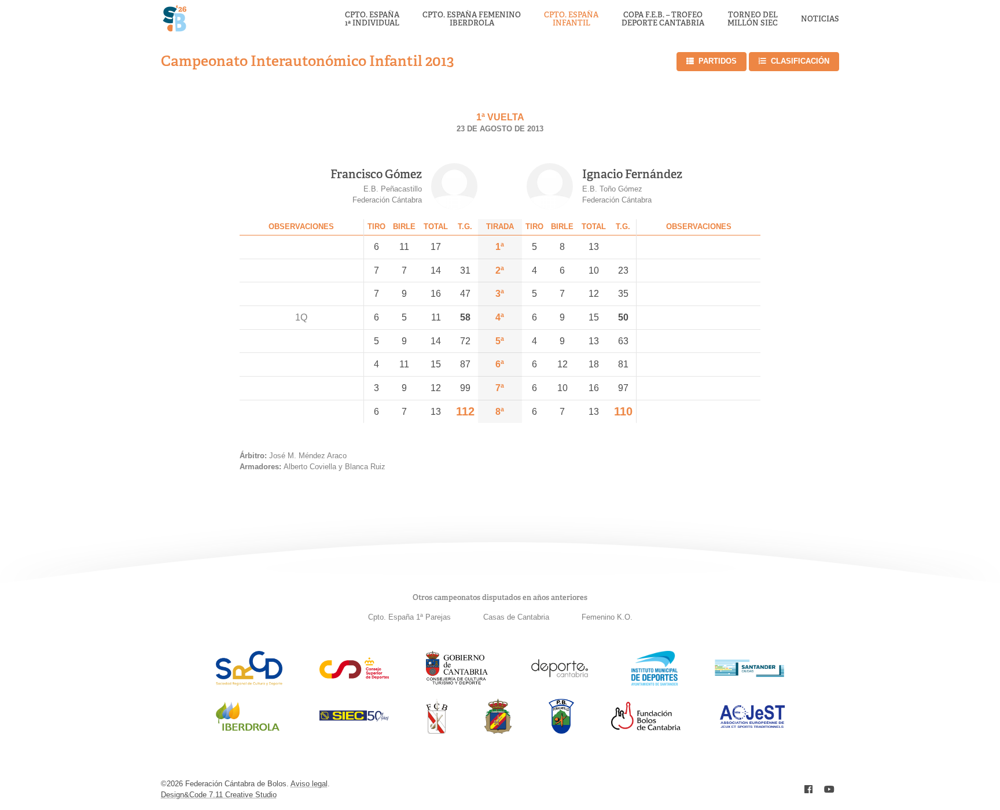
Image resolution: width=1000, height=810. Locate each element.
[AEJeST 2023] (752, 726)
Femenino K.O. (607, 617)
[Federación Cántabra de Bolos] (436, 730)
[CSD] (354, 676)
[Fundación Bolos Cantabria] (646, 727)
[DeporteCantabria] (559, 682)
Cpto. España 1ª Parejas (409, 617)
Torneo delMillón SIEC (752, 19)
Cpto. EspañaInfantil (571, 19)
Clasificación (800, 61)
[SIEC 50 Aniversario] (354, 718)
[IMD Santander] (654, 682)
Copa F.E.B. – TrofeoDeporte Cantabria (663, 19)
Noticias (820, 19)
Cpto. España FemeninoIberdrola (471, 19)
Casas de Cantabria (516, 617)
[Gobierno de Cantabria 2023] (457, 682)
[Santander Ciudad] (749, 674)
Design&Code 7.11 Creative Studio (219, 794)
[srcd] (249, 682)
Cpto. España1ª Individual (372, 19)
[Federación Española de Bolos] (498, 730)
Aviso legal (309, 783)
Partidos (717, 61)
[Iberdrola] (247, 730)
